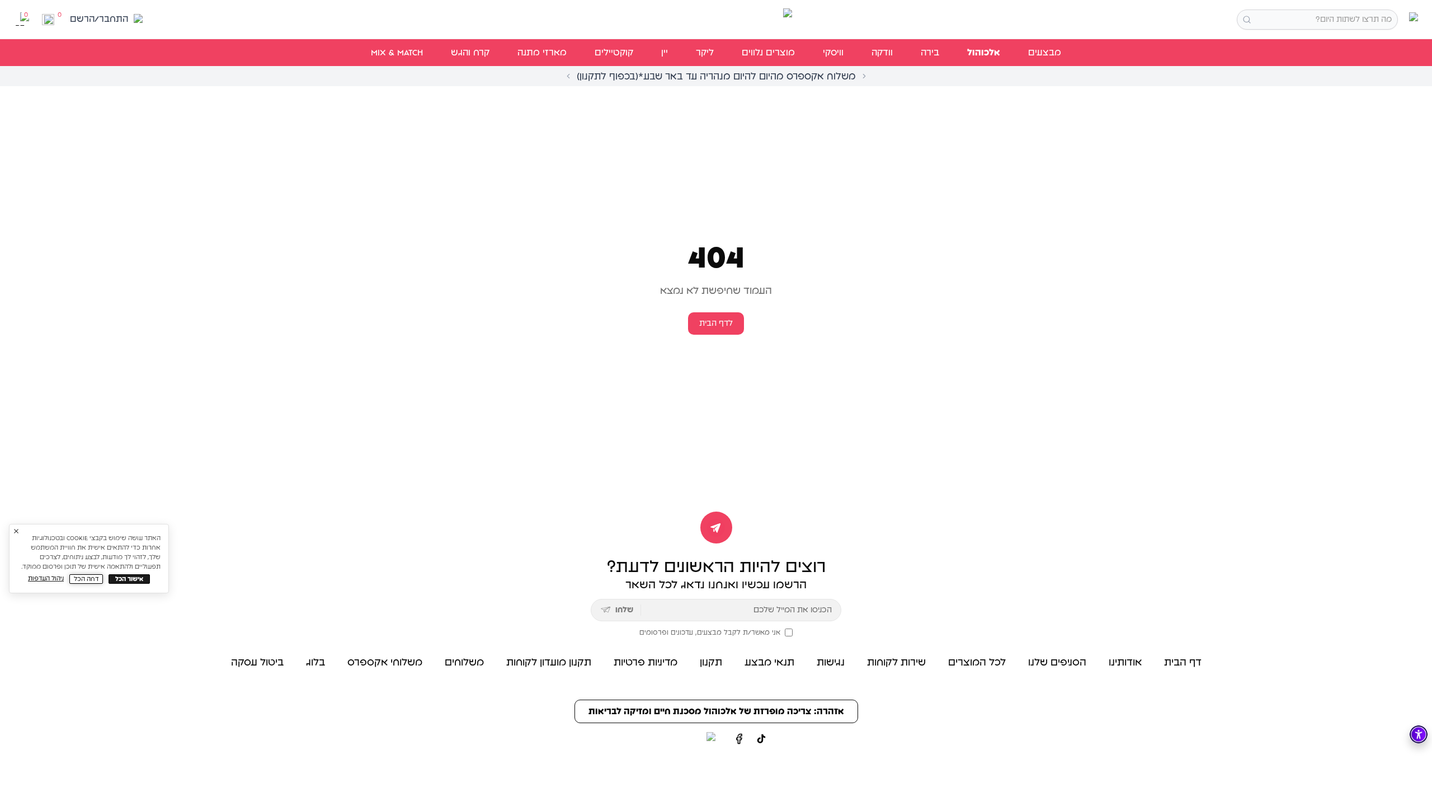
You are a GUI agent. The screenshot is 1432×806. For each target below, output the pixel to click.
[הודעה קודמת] (568, 76)
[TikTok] (761, 738)
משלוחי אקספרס (384, 663)
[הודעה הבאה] (864, 76)
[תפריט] (1412, 19)
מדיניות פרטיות (645, 663)
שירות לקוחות (896, 663)
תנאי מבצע (769, 663)
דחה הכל (86, 579)
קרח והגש (470, 52)
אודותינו (1125, 663)
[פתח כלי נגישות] (1419, 734)
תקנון (711, 663)
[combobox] (1317, 20)
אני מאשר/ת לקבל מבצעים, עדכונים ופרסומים (709, 632)
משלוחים (464, 663)
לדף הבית (716, 323)
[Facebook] (739, 738)
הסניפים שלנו (1057, 663)
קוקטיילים (614, 52)
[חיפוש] (1247, 20)
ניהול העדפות (46, 578)
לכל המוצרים (977, 663)
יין (664, 52)
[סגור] (16, 531)
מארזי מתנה (542, 52)
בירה (930, 52)
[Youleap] (690, 739)
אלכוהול (983, 52)
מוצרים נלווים (768, 52)
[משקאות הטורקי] (716, 19)
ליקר (705, 52)
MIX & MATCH (397, 52)
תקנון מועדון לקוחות (548, 663)
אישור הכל (129, 579)
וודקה (882, 52)
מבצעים (1044, 52)
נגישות (831, 663)
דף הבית (1183, 663)
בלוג (315, 663)
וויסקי (833, 52)
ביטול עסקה (257, 663)
